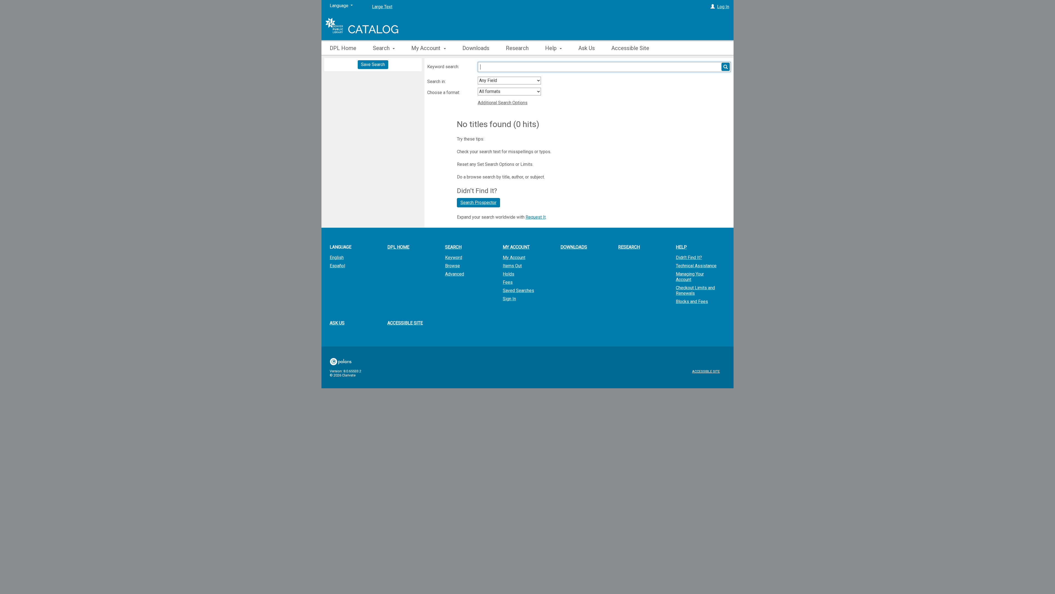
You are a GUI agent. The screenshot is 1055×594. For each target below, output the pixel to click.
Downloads (475, 48)
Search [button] (382, 48)
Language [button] (340, 247)
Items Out (512, 265)
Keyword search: (443, 66)
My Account (514, 257)
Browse (452, 265)
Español (337, 265)
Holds (508, 274)
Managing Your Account (690, 276)
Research (517, 48)
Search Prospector (478, 202)
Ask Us (586, 48)
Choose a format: (444, 92)
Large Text (382, 6)
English (337, 257)
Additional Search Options (503, 102)
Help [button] (551, 48)
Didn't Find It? (689, 257)
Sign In (509, 298)
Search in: (437, 81)
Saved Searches (518, 290)
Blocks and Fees (692, 301)
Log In (723, 6)
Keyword (453, 257)
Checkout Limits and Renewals (695, 290)
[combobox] (509, 80)
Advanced (454, 274)
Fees (508, 282)
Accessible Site (630, 48)
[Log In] (712, 6)
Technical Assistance (696, 265)
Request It (536, 217)
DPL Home (343, 48)
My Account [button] (426, 48)
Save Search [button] (373, 64)
